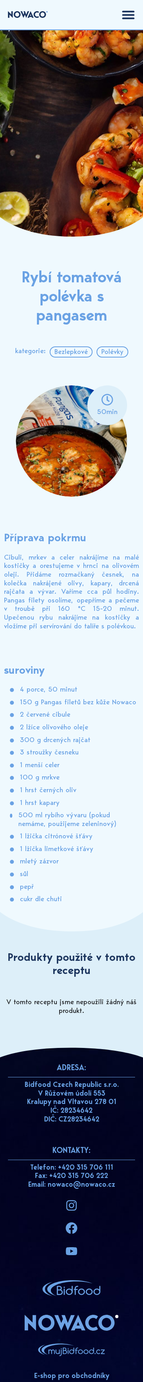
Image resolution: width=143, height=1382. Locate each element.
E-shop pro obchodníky (71, 1376)
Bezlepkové (71, 352)
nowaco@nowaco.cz (81, 1185)
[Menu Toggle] (128, 14)
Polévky (112, 352)
